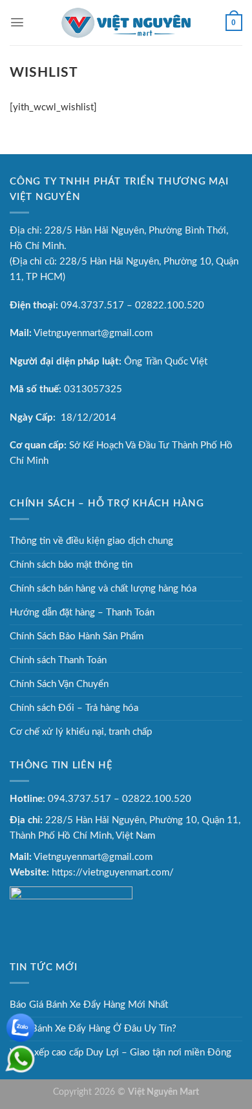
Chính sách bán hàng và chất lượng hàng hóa (103, 589)
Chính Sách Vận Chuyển (59, 684)
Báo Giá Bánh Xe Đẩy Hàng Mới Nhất (89, 1005)
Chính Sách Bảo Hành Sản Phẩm (76, 636)
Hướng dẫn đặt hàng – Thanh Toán (82, 612)
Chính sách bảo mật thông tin (71, 565)
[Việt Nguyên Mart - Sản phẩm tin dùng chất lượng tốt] (126, 22)
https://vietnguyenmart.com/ (113, 872)
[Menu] (17, 22)
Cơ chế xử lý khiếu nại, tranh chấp (81, 732)
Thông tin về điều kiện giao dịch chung (91, 541)
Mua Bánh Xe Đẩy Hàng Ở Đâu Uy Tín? (93, 1029)
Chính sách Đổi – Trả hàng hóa (74, 708)
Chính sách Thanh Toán (58, 660)
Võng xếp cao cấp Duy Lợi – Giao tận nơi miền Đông (120, 1052)
